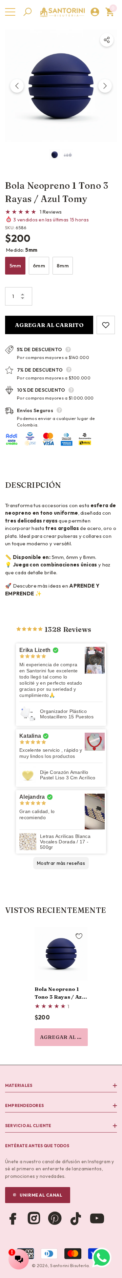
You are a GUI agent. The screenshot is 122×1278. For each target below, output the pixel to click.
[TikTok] (76, 1218)
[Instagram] (34, 1218)
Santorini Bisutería (69, 1265)
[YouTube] (97, 1218)
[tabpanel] (61, 986)
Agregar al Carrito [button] (64, 1037)
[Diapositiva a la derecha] (105, 86)
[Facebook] (13, 1218)
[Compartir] (107, 40)
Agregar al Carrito (49, 325)
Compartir (107, 40)
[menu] (10, 12)
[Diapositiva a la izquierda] (17, 86)
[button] (27, 12)
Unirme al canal (41, 1195)
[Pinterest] (55, 1218)
